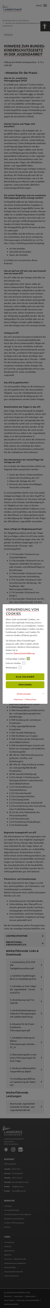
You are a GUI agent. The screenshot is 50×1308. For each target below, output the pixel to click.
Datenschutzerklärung (24, 653)
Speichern (25, 684)
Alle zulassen (25, 676)
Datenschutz (30, 699)
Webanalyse (11, 667)
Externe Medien (13, 663)
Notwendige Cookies (15, 658)
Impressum (18, 699)
